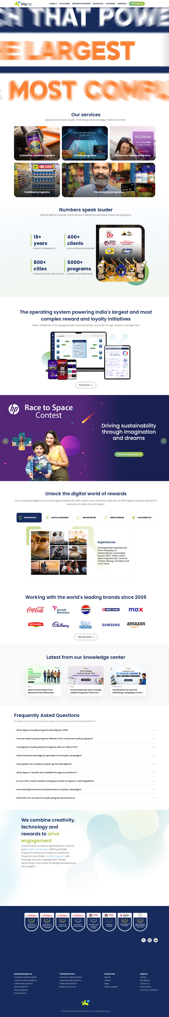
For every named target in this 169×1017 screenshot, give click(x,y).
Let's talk (135, 4)
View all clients (84, 637)
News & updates (111, 987)
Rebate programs (21, 987)
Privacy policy (145, 987)
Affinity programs (21, 990)
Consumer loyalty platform (70, 980)
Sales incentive (20, 993)
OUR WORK (110, 3)
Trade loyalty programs (23, 983)
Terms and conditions (149, 990)
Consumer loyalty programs (25, 980)
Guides (107, 980)
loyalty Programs (55, 856)
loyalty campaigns (37, 849)
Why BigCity (145, 980)
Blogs (107, 983)
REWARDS (122, 3)
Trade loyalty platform (68, 983)
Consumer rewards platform (70, 977)
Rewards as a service (67, 987)
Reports (108, 977)
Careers (143, 977)
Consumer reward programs (25, 977)
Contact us (144, 983)
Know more (84, 385)
